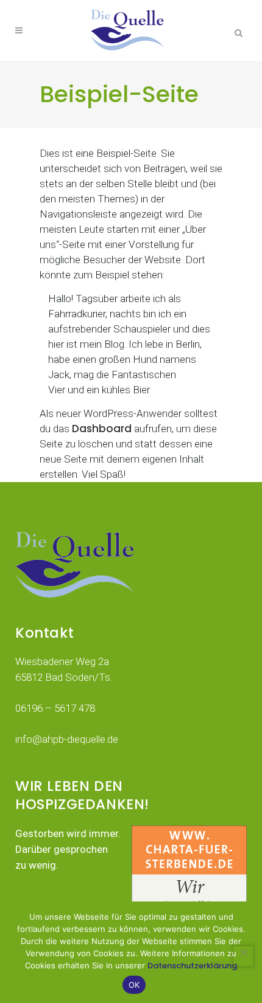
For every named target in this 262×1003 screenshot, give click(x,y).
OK (134, 985)
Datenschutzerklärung (192, 965)
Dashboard (102, 428)
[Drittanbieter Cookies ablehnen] (243, 956)
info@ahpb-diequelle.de (66, 739)
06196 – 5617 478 (55, 708)
